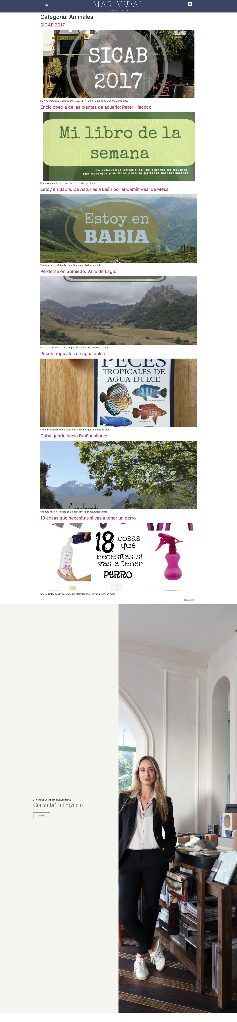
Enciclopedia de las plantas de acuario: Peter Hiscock (95, 107)
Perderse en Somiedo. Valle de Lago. (78, 271)
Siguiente (190, 600)
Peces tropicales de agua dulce (72, 353)
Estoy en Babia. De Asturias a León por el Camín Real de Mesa (104, 189)
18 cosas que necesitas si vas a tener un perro (88, 518)
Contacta (42, 816)
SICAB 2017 (52, 25)
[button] (190, 4)
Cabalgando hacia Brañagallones (74, 435)
